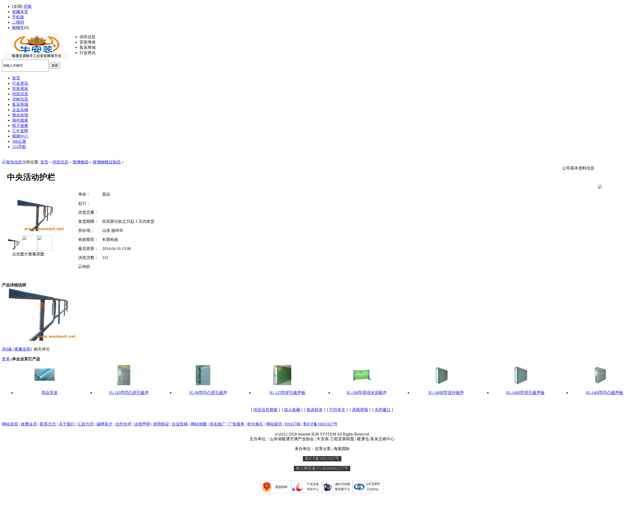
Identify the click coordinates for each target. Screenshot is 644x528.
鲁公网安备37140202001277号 (322, 468)
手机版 (18, 17)
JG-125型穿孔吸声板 (287, 392)
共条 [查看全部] (17, 349)
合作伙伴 (123, 424)
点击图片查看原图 (27, 254)
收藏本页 (20, 12)
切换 (28, 6)
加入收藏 (292, 410)
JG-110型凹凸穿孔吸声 (129, 392)
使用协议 (161, 424)
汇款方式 (85, 424)
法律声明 (142, 424)
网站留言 (274, 424)
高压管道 (50, 392)
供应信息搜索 (265, 410)
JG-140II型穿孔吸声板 (525, 392)
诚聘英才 (104, 424)
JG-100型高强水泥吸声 (367, 392)
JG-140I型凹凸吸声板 (604, 392)
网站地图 (199, 424)
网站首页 (10, 424)
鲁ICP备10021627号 (320, 424)
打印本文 (337, 410)
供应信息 (60, 162)
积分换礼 (255, 424)
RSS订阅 (292, 424)
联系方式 (48, 424)
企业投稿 (180, 424)
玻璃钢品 (80, 162)
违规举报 (360, 410)
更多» (7, 359)
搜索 (55, 65)
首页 (44, 162)
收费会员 (29, 424)
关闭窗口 (383, 410)
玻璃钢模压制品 (107, 162)
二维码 (18, 22)
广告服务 (236, 424)
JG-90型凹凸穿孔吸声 (208, 392)
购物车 (18, 27)
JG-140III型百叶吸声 (446, 392)
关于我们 (67, 424)
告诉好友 (315, 410)
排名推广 (218, 424)
